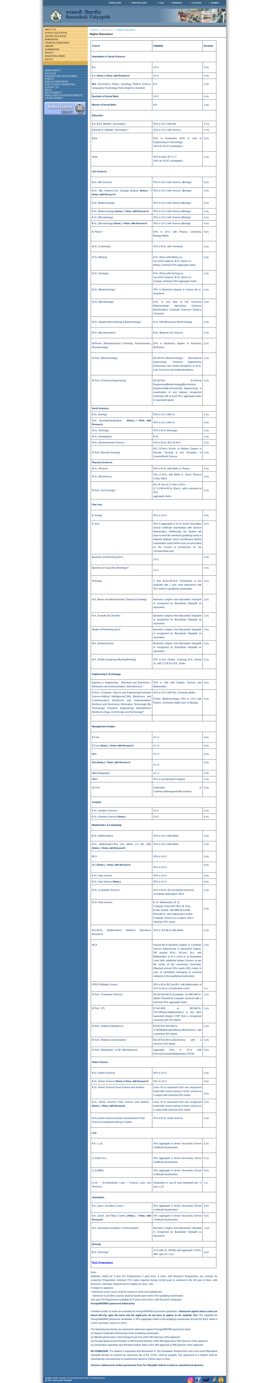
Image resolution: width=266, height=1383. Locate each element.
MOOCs (49, 59)
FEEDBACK (177, 3)
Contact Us (52, 87)
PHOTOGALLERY (139, 3)
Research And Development (61, 76)
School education (56, 33)
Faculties (50, 73)
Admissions (51, 39)
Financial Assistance (57, 43)
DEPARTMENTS (53, 70)
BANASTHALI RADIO (55, 56)
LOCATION (196, 3)
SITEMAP (215, 3)
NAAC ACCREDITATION (56, 81)
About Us (50, 29)
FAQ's (161, 3)
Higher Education (55, 36)
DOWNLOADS (115, 3)
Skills (48, 90)
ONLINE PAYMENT (54, 98)
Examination (52, 49)
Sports (49, 53)
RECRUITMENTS (53, 92)
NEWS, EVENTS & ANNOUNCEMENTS (64, 95)
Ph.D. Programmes (102, 1262)
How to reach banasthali (60, 84)
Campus (49, 79)
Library (49, 46)
